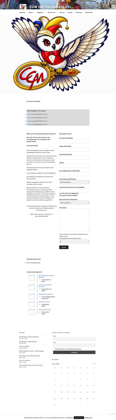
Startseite (22, 12)
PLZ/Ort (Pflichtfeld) (65, 154)
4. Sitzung (30, 124)
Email (54, 342)
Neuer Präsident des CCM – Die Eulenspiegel (31, 351)
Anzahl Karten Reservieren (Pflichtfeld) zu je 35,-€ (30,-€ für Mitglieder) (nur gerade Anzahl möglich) (71, 191)
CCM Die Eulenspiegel (50, 7)
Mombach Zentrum (44, 302)
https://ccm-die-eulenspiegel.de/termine (40, 151)
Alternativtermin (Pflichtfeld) (68, 199)
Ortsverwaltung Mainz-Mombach (45, 285)
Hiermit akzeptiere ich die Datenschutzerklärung (68, 349)
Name (54, 336)
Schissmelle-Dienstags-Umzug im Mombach (31, 365)
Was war (62, 12)
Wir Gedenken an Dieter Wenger (28, 341)
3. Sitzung (30, 121)
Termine (30, 12)
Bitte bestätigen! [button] (79, 417)
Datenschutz (89, 12)
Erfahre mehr (88, 418)
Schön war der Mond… (25, 360)
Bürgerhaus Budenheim (46, 294)
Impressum (79, 12)
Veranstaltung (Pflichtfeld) (67, 179)
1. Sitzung (30, 114)
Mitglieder (40, 12)
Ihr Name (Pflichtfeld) (66, 138)
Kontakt (70, 12)
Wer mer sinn (51, 12)
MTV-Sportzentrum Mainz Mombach (46, 276)
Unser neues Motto (24, 346)
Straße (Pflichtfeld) (65, 146)
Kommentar (63, 208)
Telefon (61, 163)
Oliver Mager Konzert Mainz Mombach (29, 356)
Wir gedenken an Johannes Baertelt (28, 337)
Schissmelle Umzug (45, 309)
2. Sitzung (30, 118)
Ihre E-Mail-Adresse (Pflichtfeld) (69, 171)
